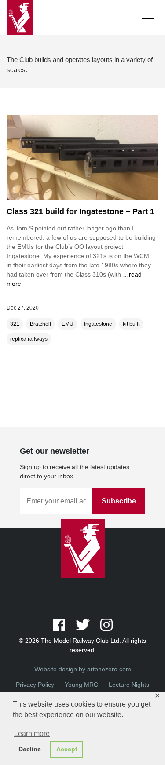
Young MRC (81, 684)
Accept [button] (66, 749)
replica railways (29, 339)
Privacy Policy (35, 684)
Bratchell (40, 324)
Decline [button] (29, 749)
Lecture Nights (129, 684)
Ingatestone (98, 324)
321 (14, 324)
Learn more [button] (32, 733)
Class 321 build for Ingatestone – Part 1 (80, 211)
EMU (67, 324)
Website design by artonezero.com (82, 669)
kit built (131, 324)
